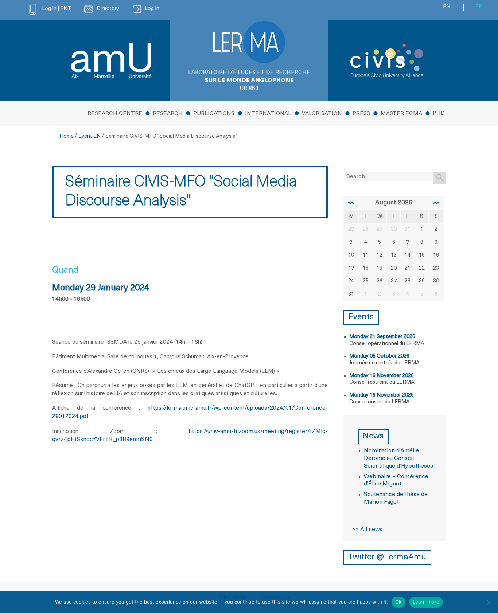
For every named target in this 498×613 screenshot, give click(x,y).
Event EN (89, 136)
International (268, 114)
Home (66, 136)
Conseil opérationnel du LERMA (386, 344)
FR (478, 7)
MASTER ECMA (401, 114)
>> (436, 203)
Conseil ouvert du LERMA (379, 402)
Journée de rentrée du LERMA (384, 363)
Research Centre (114, 114)
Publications (213, 114)
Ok (398, 602)
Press (361, 114)
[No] (489, 602)
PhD (439, 113)
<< (351, 203)
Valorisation (322, 114)
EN (446, 7)
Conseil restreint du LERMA (382, 382)
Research (168, 114)
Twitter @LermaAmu (387, 557)
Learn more (426, 602)
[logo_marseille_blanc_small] (111, 60)
